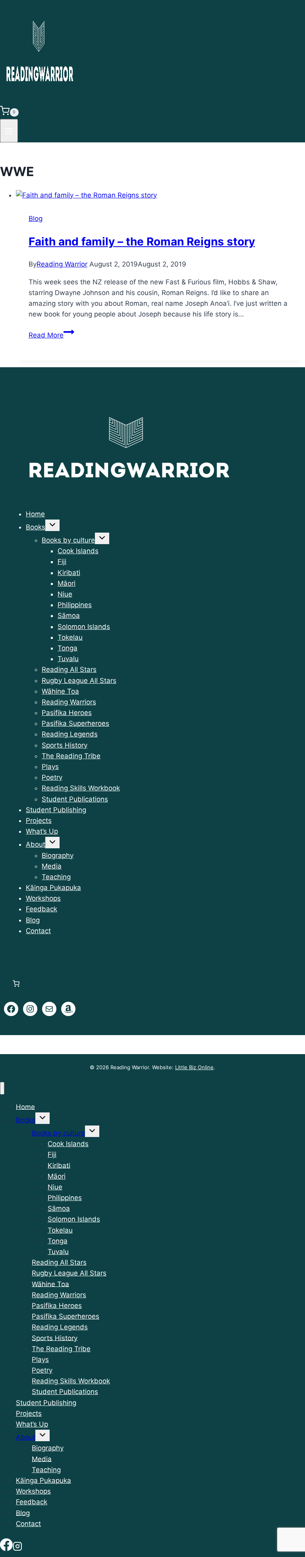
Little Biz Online (194, 1067)
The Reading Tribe (71, 756)
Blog (35, 218)
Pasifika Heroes (67, 713)
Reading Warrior (62, 264)
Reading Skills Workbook (81, 788)
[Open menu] (9, 130)
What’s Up (42, 831)
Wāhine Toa (60, 691)
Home (35, 514)
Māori (66, 583)
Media (52, 866)
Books (35, 527)
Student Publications (75, 799)
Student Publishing (56, 810)
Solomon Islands (84, 627)
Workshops (43, 898)
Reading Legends (70, 734)
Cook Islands (78, 551)
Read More (51, 335)
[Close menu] (2, 1088)
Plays (50, 767)
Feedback (41, 909)
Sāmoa (69, 615)
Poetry (52, 777)
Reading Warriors (69, 702)
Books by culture (68, 540)
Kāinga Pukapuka (53, 888)
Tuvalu (68, 659)
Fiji (62, 562)
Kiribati (69, 573)
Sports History (64, 745)
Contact (38, 931)
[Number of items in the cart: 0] (16, 983)
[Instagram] (17, 1546)
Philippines (75, 605)
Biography (57, 855)
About (35, 844)
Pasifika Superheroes (75, 723)
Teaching (56, 877)
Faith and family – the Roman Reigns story (142, 241)
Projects (39, 821)
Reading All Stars (69, 669)
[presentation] (160, 195)
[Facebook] (6, 1546)
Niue (65, 594)
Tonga (67, 648)
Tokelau (70, 637)
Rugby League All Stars (79, 681)
